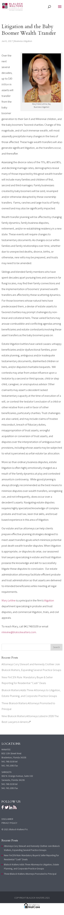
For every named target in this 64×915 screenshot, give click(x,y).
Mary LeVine (9, 600)
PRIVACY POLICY (9, 822)
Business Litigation (23, 41)
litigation (48, 600)
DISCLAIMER (7, 819)
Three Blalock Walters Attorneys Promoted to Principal (30, 873)
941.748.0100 (8, 761)
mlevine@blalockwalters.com (19, 632)
